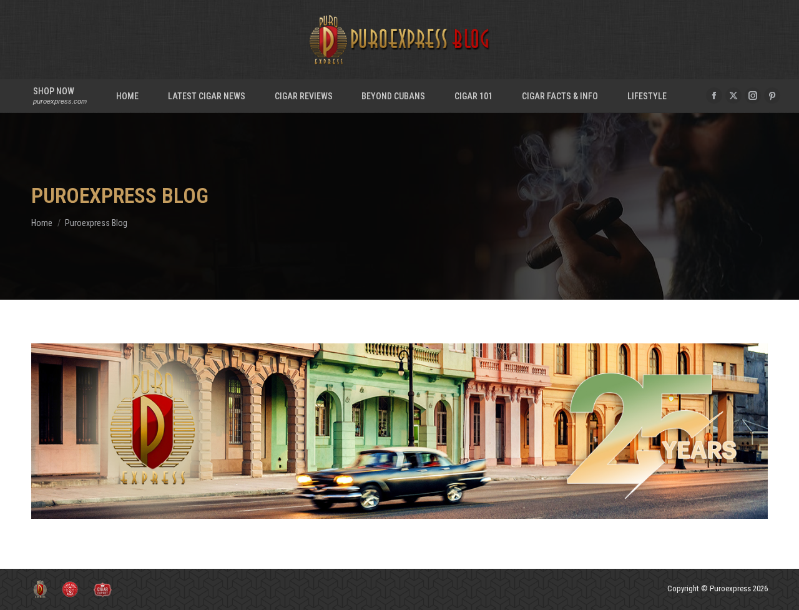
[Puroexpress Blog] (399, 431)
